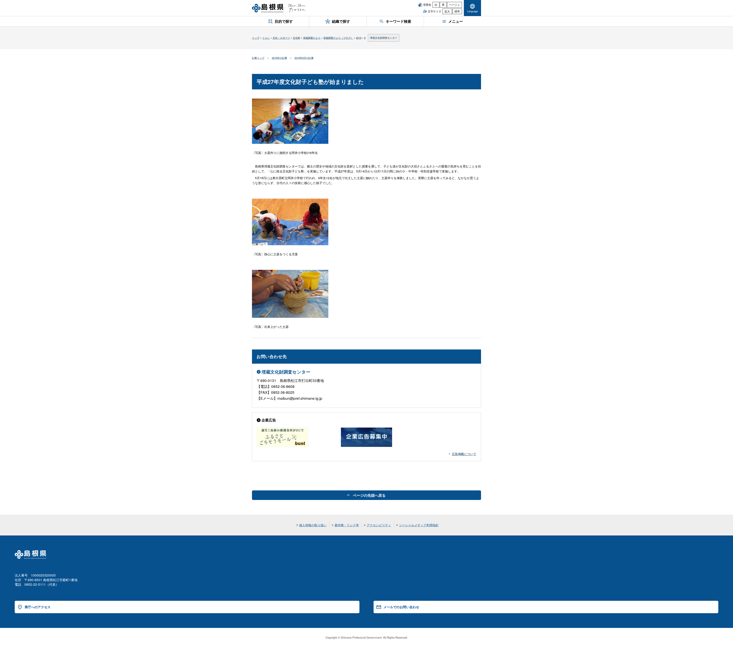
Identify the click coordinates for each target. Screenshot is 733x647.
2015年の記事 (279, 58)
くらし (266, 38)
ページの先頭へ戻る (369, 495)
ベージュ (454, 4)
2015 (358, 38)
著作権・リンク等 (346, 525)
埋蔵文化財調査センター (383, 38)
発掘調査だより (311, 38)
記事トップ (258, 58)
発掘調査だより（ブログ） (338, 38)
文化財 (296, 38)
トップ (255, 38)
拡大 (447, 11)
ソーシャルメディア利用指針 (419, 525)
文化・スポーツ (281, 38)
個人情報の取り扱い (313, 525)
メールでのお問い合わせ (401, 607)
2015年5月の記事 (304, 58)
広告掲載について (464, 454)
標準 (457, 11)
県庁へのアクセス (38, 607)
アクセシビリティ (379, 525)
